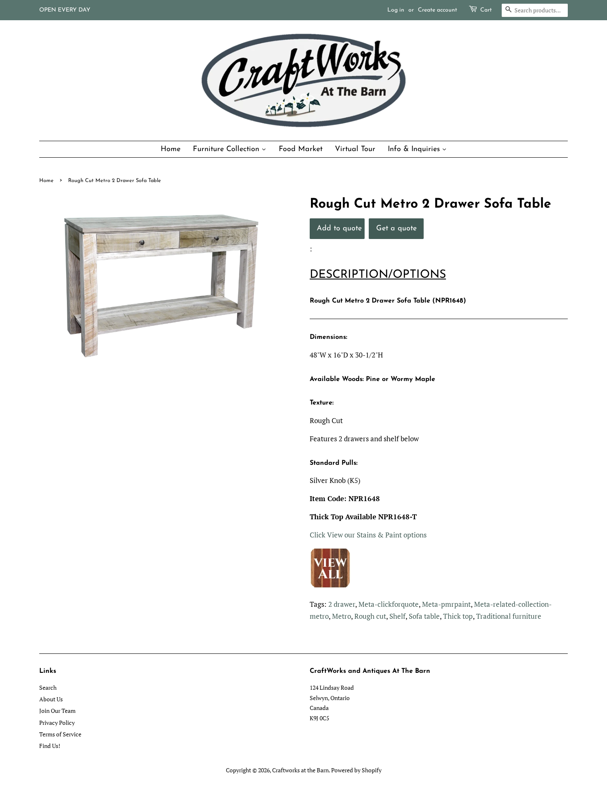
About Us (51, 699)
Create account (437, 10)
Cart (486, 10)
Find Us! (49, 746)
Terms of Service (60, 734)
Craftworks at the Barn (300, 770)
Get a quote (396, 228)
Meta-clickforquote (388, 604)
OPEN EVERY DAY (64, 10)
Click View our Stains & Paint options (368, 535)
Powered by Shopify (356, 770)
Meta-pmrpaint (446, 604)
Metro (341, 616)
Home (46, 180)
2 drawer (341, 604)
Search (48, 687)
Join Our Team (57, 711)
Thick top (458, 616)
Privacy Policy (57, 722)
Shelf (397, 616)
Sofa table (424, 616)
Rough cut (370, 616)
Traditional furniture (508, 616)
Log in (395, 10)
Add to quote (339, 228)
